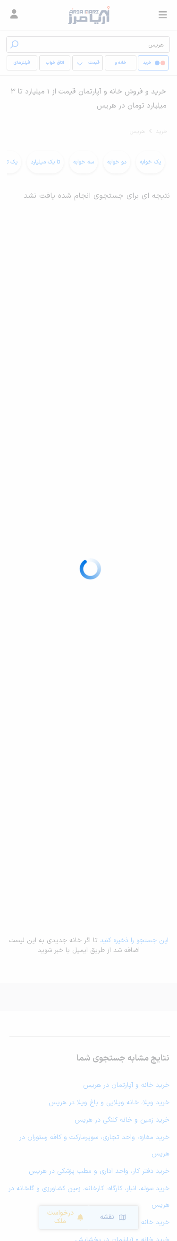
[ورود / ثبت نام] (14, 15)
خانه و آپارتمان (120, 65)
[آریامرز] (88, 15)
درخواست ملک (60, 1217)
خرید (162, 131)
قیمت (94, 63)
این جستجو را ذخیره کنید (134, 940)
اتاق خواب (55, 63)
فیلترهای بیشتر (24, 65)
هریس (137, 131)
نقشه (107, 1217)
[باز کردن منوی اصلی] (162, 15)
